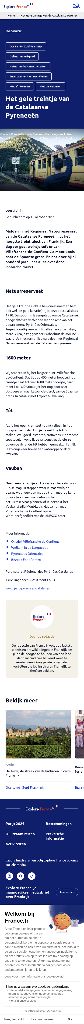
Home (11, 15)
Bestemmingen (59, 823)
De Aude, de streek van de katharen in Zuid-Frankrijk (38, 773)
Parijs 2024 (15, 823)
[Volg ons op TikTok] (31, 876)
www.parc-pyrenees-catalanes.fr (29, 588)
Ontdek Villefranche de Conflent (35, 541)
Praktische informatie (55, 836)
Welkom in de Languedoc (29, 547)
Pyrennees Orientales (27, 553)
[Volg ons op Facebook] (20, 876)
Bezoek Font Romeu (26, 559)
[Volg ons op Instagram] (9, 876)
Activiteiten (16, 843)
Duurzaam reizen (20, 833)
